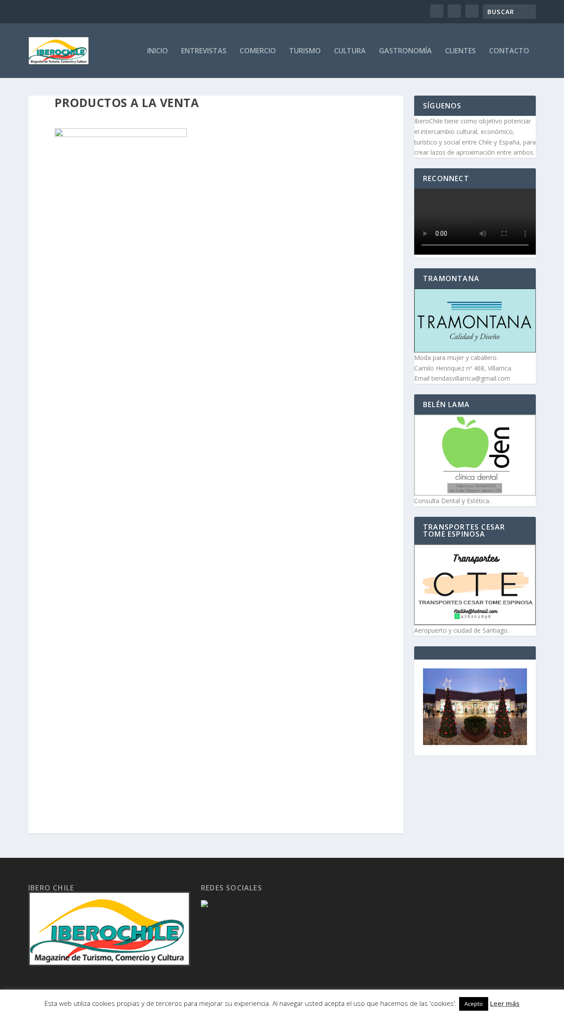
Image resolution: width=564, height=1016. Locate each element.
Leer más (504, 1003)
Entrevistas (203, 51)
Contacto (509, 51)
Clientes (460, 51)
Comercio (258, 51)
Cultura (350, 51)
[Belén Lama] (475, 455)
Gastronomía (405, 51)
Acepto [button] (473, 1004)
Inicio (157, 51)
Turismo (305, 51)
